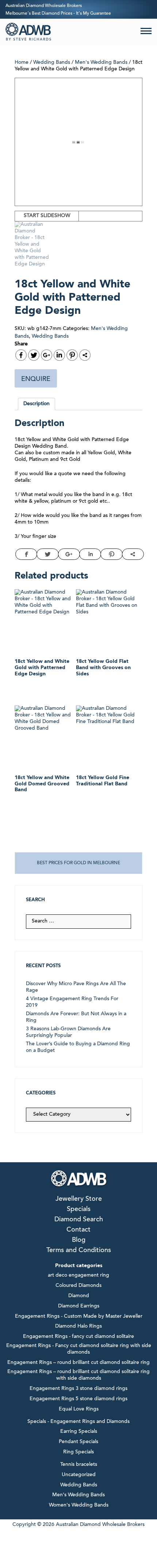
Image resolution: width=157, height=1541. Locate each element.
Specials (79, 1209)
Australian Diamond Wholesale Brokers (43, 6)
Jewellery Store (78, 1199)
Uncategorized (79, 1475)
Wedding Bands (51, 62)
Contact (78, 1230)
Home (21, 62)
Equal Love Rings (79, 1409)
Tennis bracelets (78, 1464)
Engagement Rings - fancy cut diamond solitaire (78, 1336)
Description (36, 404)
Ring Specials (78, 1452)
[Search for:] (78, 921)
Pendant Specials (78, 1442)
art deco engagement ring (78, 1275)
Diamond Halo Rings (78, 1326)
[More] (85, 355)
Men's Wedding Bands (101, 62)
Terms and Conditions (78, 1250)
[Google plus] (46, 355)
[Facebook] (21, 355)
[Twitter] (33, 355)
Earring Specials (78, 1431)
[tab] (36, 404)
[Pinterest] (72, 355)
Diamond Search (78, 1220)
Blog (78, 1240)
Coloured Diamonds (78, 1285)
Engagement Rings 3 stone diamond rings (78, 1388)
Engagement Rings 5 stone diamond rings (78, 1399)
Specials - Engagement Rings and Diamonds (78, 1421)
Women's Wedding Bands (78, 1505)
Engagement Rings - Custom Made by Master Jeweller (78, 1316)
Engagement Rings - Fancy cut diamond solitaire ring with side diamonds (78, 1349)
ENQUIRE (35, 379)
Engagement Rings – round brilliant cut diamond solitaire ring (78, 1362)
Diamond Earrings (78, 1306)
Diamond (78, 1296)
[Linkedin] (59, 355)
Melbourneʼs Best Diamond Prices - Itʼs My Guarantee (58, 13)
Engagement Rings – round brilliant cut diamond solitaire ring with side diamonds (78, 1375)
